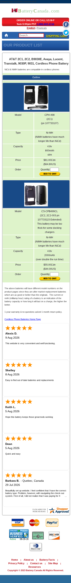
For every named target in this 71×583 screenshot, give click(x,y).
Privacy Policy (16, 563)
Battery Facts (47, 559)
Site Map (53, 563)
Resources (34, 567)
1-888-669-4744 (45, 24)
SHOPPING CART (56, 35)
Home (14, 559)
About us (29, 559)
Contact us (36, 563)
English (31, 28)
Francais (42, 28)
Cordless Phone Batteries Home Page (23, 319)
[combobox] (31, 35)
